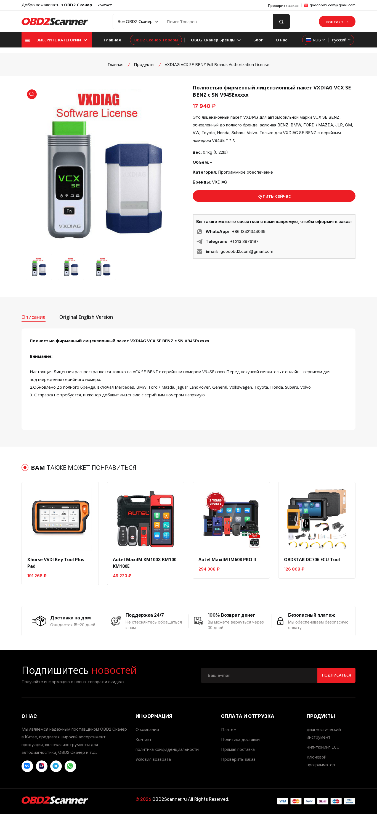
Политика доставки (240, 739)
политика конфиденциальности (167, 749)
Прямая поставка (238, 749)
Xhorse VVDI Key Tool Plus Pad (55, 562)
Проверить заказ (283, 5)
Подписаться (336, 675)
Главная (112, 40)
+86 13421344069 (249, 231)
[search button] (281, 21)
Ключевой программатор (321, 760)
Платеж (229, 729)
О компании (147, 729)
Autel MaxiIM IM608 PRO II (227, 559)
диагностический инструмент (324, 733)
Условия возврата (153, 759)
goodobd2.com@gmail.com (332, 5)
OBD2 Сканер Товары (156, 40)
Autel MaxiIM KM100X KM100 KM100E (144, 562)
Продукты (144, 64)
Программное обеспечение (245, 172)
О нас (281, 40)
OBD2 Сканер (78, 5)
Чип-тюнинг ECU (323, 747)
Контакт (144, 739)
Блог (258, 40)
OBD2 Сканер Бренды (214, 40)
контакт (105, 5)
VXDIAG (219, 182)
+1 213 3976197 (244, 241)
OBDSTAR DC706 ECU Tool (312, 559)
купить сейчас (274, 196)
